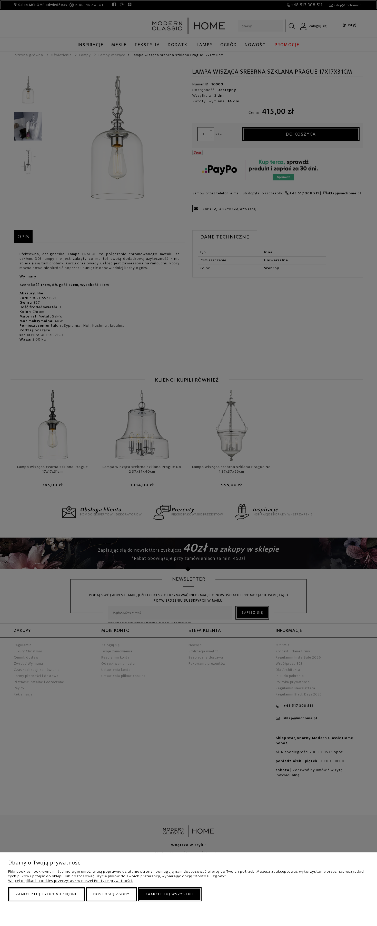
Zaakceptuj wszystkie (169, 894)
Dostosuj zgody (111, 894)
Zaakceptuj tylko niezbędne (46, 894)
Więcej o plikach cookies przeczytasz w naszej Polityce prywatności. (70, 881)
